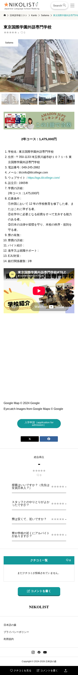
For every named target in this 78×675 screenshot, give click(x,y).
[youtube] (45, 652)
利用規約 (9, 639)
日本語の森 (10, 624)
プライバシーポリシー (16, 632)
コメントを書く (47, 670)
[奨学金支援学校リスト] (39, 127)
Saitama (9, 42)
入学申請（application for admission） (39, 423)
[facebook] (39, 652)
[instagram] (33, 652)
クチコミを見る (20, 670)
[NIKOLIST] (21, 5)
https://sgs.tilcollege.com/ (44, 177)
